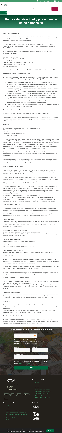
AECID (7, 408)
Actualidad (12, 9)
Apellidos (34, 347)
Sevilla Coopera (35, 9)
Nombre (16, 347)
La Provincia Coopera (23, 9)
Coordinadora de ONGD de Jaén (42, 393)
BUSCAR (4, 13)
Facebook (6, 394)
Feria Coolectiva (45, 9)
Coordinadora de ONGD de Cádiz (42, 389)
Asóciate (54, 9)
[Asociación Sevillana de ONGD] (4, 5)
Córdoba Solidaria (39, 385)
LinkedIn (6, 398)
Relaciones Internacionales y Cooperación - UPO (16, 412)
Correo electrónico (19, 354)
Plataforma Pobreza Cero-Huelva (42, 397)
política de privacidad (24, 363)
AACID (7, 405)
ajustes (42, 431)
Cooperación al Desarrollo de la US (13, 410)
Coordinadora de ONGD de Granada (43, 391)
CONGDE (37, 387)
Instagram (26, 394)
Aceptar (50, 430)
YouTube (19, 394)
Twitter (12, 394)
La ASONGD (4, 9)
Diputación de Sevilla (10, 417)
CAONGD (37, 382)
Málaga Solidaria (38, 395)
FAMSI (7, 419)
